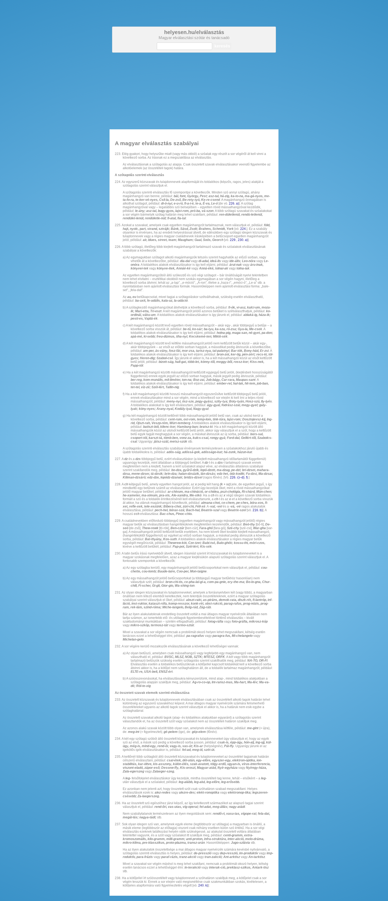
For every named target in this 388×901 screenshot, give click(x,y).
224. (243, 229)
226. (232, 203)
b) (261, 510)
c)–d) (240, 477)
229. (233, 240)
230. (241, 240)
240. (201, 885)
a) (237, 203)
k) (206, 885)
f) (247, 477)
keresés (222, 46)
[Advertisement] (194, 91)
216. (256, 510)
